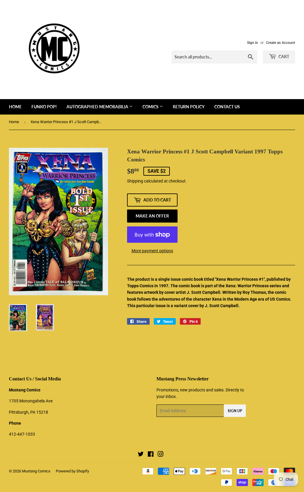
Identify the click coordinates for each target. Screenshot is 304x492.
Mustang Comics (36, 471)
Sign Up (235, 411)
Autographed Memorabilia (97, 106)
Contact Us (227, 106)
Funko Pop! (44, 106)
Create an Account (280, 43)
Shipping (135, 181)
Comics (150, 106)
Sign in (252, 43)
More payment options (152, 250)
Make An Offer (152, 215)
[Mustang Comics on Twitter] (141, 455)
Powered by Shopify (72, 471)
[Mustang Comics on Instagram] (161, 455)
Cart (283, 56)
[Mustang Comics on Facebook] (151, 455)
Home (15, 106)
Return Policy (189, 106)
